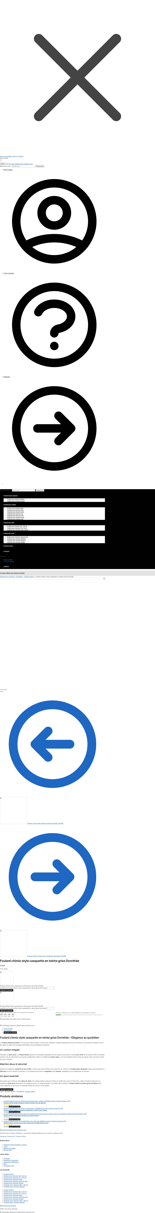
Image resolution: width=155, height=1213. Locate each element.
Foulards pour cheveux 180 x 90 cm (16, 1185)
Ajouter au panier (7, 990)
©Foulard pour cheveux (8, 1206)
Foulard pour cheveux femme (13, 1183)
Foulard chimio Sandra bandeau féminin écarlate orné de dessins (25, 1103)
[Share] (2, 689)
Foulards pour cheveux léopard (14, 1187)
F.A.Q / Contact (9, 273)
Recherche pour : (5, 166)
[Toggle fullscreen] (4, 689)
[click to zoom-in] (52, 630)
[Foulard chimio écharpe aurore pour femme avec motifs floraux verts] (35, 1121)
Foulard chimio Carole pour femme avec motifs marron (21, 1115)
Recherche (40, 166)
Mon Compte (8, 170)
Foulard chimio (29, 577)
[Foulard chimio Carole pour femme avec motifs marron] (45, 1114)
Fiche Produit (8, 1029)
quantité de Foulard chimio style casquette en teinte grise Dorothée (23, 988)
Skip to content (18, 156)
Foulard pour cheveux (7, 577)
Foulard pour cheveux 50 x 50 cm (15, 1176)
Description (7, 1030)
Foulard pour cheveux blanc (13, 1179)
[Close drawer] (0, 160)
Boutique (19, 577)
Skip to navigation (6, 156)
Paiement (7, 377)
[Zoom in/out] (6, 689)
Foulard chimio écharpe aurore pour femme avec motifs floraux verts (26, 1123)
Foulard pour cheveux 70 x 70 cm (15, 1178)
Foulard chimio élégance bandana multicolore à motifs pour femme (25, 1110)
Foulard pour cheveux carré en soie (16, 1181)
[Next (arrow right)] (2, 691)
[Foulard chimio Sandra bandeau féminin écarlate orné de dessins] (37, 1101)
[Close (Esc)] (0, 689)
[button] (8, 1105)
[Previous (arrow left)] (0, 691)
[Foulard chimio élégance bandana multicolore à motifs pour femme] (33, 1108)
